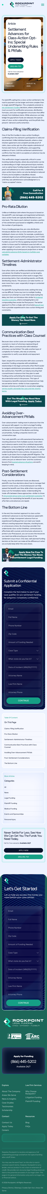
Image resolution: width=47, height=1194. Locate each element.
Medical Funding (10, 809)
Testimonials (7, 1106)
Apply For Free (17, 317)
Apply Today (15, 60)
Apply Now (23, 850)
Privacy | (5, 1188)
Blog (27, 1122)
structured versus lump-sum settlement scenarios (22, 496)
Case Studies (8, 1103)
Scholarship (7, 1110)
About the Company (11, 1091)
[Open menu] (42, 4)
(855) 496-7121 (15, 66)
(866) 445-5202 (31, 197)
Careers (5, 1130)
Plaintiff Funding (10, 803)
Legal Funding (9, 798)
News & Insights (9, 1099)
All (5, 787)
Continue (23, 700)
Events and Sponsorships (14, 814)
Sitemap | (18, 1188)
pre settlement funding (11, 107)
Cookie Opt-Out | (28, 1188)
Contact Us (7, 1122)
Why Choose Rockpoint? (30, 1092)
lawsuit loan (39, 305)
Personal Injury (10, 819)
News (6, 792)
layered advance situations (22, 462)
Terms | (11, 1188)
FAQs (27, 1126)
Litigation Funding (33, 1097)
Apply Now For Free (29, 552)
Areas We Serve (9, 1095)
